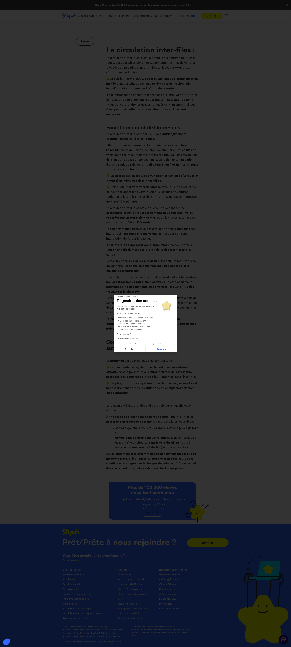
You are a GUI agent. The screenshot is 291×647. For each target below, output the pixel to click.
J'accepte (161, 349)
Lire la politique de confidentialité (130, 338)
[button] (6, 641)
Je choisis (129, 349)
